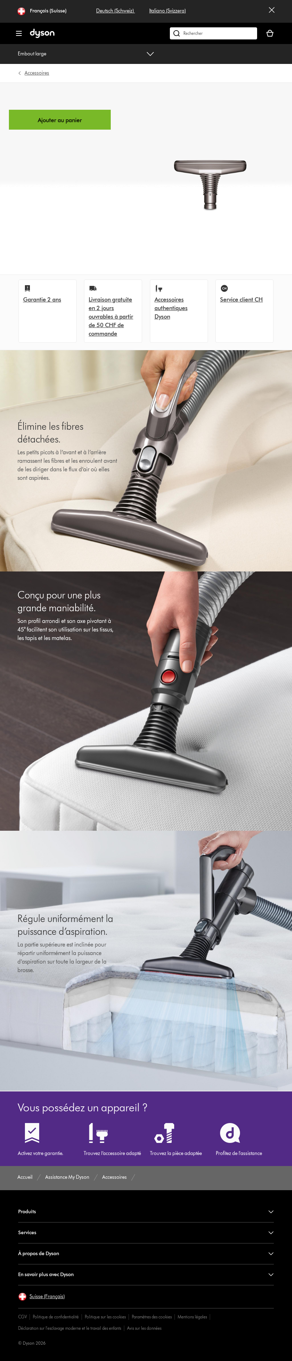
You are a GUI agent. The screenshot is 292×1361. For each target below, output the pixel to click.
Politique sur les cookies (105, 1316)
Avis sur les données (144, 1328)
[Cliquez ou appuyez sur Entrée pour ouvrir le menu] (19, 33)
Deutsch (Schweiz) (115, 11)
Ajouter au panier (60, 120)
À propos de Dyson (38, 1254)
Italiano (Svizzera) (167, 11)
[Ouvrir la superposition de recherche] (213, 33)
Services (27, 1233)
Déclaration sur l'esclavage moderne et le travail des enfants (69, 1328)
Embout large (32, 54)
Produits (27, 1212)
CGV (22, 1316)
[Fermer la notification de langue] (272, 11)
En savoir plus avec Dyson (46, 1274)
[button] (41, 1296)
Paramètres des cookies (152, 1316)
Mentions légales (192, 1316)
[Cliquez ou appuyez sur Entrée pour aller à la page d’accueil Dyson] (42, 36)
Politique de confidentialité (56, 1316)
